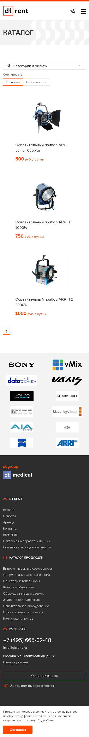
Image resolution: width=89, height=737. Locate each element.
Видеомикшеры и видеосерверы (27, 568)
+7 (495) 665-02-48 (27, 640)
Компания (10, 535)
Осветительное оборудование (26, 606)
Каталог (9, 510)
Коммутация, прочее (18, 618)
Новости (9, 516)
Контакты (10, 528)
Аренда (8, 522)
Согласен (18, 729)
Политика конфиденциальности (27, 547)
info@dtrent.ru (15, 647)
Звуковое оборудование (21, 600)
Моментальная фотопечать (23, 612)
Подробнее (45, 720)
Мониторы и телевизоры (21, 581)
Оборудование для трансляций (26, 575)
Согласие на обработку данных (26, 541)
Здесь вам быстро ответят (32, 685)
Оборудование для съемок (23, 593)
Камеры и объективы (18, 587)
